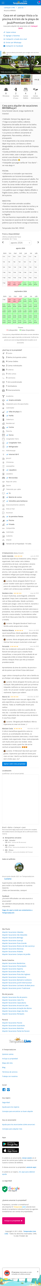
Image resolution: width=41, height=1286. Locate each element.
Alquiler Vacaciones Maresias (13, 949)
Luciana (7, 878)
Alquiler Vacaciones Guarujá (12, 940)
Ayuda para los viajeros (10, 1107)
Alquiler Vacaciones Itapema (12, 969)
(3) (20, 7)
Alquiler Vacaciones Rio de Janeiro (14, 997)
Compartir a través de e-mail (16, 39)
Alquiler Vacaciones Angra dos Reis (15, 1011)
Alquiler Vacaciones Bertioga (12, 938)
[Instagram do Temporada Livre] (9, 1090)
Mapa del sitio (7, 1063)
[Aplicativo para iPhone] (11, 1152)
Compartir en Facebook (14, 46)
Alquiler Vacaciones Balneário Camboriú (17, 980)
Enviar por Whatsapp (13, 42)
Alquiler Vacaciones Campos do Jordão (16, 954)
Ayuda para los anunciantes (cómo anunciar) (18, 1124)
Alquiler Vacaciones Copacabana (14, 1003)
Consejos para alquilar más (12, 1129)
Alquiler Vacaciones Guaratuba (13, 1025)
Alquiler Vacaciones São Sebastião (14, 935)
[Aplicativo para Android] (11, 1146)
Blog (3, 1067)
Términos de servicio (9, 1072)
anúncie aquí (31, 1167)
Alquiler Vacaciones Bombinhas (13, 963)
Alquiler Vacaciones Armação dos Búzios (17, 1008)
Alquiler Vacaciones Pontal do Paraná (15, 1031)
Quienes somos (7, 1054)
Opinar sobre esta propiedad (14, 764)
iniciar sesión (27, 1158)
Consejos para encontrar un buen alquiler (17, 1111)
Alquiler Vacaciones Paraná (12, 1023)
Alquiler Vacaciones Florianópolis (14, 966)
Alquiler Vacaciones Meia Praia (13, 972)
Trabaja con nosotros (10, 1076)
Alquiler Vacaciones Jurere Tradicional (16, 988)
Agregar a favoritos (12, 36)
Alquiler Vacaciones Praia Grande (14, 943)
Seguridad (6, 1102)
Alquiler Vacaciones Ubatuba (12, 932)
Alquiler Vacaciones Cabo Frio (13, 1000)
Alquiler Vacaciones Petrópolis (13, 1014)
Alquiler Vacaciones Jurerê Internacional (17, 983)
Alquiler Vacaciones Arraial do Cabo (15, 1005)
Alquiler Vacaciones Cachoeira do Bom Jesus (18, 985)
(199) (9, 7)
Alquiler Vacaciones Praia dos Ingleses (16, 974)
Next (38, 62)
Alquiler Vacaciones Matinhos (13, 1028)
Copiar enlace (10, 32)
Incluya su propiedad (10, 1059)
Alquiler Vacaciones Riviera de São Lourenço (18, 946)
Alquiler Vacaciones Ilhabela (12, 951)
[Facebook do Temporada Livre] (4, 1090)
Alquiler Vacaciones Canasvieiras (14, 977)
